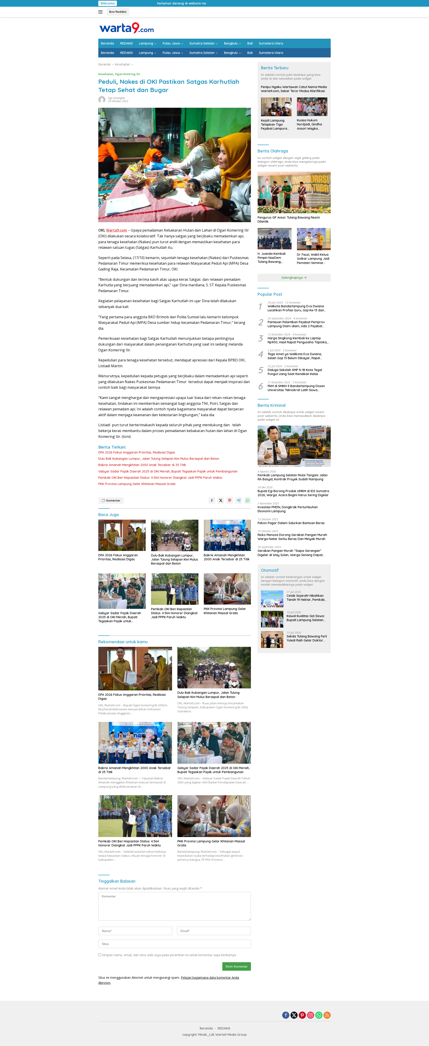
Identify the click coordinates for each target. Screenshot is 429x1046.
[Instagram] (310, 1015)
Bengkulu (231, 43)
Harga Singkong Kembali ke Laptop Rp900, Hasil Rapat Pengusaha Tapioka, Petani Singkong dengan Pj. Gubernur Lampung (297, 340)
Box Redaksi (117, 11)
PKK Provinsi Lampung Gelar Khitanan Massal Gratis (137, 484)
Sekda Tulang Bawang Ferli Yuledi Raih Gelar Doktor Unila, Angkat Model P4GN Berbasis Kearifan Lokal (307, 638)
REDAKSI (126, 43)
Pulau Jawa (171, 43)
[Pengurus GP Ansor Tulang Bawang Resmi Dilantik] (294, 192)
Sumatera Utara (271, 43)
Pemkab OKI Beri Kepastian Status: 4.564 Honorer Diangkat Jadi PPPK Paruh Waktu (160, 478)
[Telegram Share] (238, 500)
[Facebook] (285, 1015)
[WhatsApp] (318, 1015)
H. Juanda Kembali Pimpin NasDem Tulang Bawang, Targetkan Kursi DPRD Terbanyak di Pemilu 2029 (274, 258)
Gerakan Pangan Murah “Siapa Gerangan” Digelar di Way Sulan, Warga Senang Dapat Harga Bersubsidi (290, 553)
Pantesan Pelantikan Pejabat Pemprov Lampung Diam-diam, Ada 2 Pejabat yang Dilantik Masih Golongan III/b (296, 324)
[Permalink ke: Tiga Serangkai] (101, 99)
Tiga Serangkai (116, 98)
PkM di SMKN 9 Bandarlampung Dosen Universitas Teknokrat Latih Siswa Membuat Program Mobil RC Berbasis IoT (298, 388)
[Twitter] (294, 1015)
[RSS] (327, 1015)
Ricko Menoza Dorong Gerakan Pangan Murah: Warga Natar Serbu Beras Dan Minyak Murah (293, 537)
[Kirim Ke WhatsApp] (247, 500)
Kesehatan (105, 74)
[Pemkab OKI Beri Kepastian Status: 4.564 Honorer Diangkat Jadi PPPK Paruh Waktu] (174, 589)
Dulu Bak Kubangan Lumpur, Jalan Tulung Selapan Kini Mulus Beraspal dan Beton (158, 459)
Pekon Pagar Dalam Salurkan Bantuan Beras (291, 523)
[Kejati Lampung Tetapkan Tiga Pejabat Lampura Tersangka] (276, 106)
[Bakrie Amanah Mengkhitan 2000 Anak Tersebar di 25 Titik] (227, 535)
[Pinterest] (302, 1015)
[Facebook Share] (211, 500)
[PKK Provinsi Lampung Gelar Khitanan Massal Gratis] (227, 589)
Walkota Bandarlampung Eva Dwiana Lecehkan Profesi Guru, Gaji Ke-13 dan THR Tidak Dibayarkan (296, 308)
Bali (250, 43)
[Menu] (101, 12)
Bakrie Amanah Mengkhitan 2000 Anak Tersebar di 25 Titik (142, 465)
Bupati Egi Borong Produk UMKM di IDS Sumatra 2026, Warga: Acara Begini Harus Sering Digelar (293, 493)
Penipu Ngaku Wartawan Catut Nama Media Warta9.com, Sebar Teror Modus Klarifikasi (294, 89)
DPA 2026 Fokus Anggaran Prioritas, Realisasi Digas (136, 452)
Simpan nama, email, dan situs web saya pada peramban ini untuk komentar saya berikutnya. (169, 955)
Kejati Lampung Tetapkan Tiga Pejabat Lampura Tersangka (274, 124)
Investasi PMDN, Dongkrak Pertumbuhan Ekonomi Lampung (288, 509)
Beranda (107, 43)
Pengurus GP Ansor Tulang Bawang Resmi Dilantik (289, 219)
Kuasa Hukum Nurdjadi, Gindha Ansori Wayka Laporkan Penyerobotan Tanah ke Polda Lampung (309, 124)
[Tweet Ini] (220, 500)
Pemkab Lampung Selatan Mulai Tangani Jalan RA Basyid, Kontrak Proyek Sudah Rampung (293, 477)
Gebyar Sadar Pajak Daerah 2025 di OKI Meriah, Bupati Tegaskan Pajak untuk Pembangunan (168, 471)
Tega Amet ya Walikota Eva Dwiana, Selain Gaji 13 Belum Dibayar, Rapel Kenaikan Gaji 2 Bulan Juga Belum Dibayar (295, 356)
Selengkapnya (293, 278)
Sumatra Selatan (201, 43)
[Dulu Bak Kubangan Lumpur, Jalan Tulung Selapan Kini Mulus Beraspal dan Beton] (174, 535)
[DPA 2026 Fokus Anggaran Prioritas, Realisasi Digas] (122, 535)
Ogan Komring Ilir (127, 74)
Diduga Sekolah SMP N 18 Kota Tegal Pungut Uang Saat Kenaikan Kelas (295, 372)
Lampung (146, 43)
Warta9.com (116, 230)
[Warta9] (126, 27)
